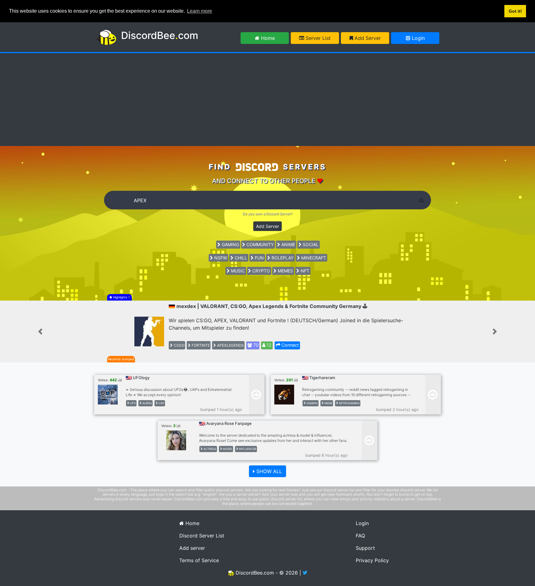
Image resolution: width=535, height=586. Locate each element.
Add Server (367, 38)
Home (267, 38)
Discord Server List (201, 536)
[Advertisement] (267, 99)
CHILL (240, 257)
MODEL (227, 449)
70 (255, 345)
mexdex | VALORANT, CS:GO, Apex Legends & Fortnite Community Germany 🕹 (272, 306)
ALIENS (146, 403)
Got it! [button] (515, 11)
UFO (132, 403)
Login (417, 38)
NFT (304, 270)
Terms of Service (199, 560)
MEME (328, 403)
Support (365, 548)
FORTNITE (200, 345)
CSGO (179, 345)
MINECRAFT (313, 257)
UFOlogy (141, 377)
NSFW (220, 257)
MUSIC (237, 270)
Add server (192, 548)
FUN (259, 257)
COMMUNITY (259, 244)
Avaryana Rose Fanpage (229, 423)
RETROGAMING (349, 403)
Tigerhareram (322, 377)
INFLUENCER (247, 449)
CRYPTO (260, 270)
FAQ (360, 536)
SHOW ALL (268, 471)
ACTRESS (209, 449)
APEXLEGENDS (230, 345)
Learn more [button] (199, 11)
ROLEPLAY (282, 257)
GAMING (229, 244)
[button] (40, 331)
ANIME (287, 244)
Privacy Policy (372, 560)
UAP (161, 403)
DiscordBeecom (159, 35)
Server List (317, 38)
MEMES (284, 270)
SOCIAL (310, 244)
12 (268, 345)
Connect (289, 345)
